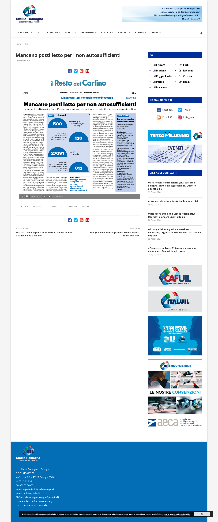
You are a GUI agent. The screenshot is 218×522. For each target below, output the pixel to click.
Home (18, 43)
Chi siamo (24, 32)
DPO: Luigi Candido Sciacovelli (31, 505)
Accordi (106, 32)
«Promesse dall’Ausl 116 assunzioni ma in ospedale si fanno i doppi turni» (172, 249)
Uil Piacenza (160, 87)
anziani (24, 206)
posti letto (57, 206)
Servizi (69, 32)
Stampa (139, 32)
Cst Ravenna (185, 70)
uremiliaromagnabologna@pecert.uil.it (40, 497)
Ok (202, 514)
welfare (86, 206)
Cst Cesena (185, 76)
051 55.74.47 (26, 485)
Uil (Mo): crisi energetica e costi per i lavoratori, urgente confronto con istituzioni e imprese (175, 232)
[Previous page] (22, 196)
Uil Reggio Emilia (162, 76)
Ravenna (73, 206)
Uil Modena (159, 70)
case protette (40, 206)
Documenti (87, 32)
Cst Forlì (183, 65)
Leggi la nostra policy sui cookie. (176, 514)
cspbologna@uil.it (32, 493)
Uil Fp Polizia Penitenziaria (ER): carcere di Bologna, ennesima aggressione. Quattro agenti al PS (172, 185)
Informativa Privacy (42, 501)
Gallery (123, 32)
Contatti (156, 32)
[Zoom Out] (44, 196)
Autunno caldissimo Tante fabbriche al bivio (173, 201)
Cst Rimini (184, 81)
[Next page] (27, 196)
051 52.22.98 (25, 481)
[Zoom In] (49, 196)
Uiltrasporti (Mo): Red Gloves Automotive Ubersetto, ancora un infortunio (171, 215)
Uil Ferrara (159, 65)
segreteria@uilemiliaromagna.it (39, 489)
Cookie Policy (23, 501)
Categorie (52, 32)
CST (39, 32)
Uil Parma (158, 81)
